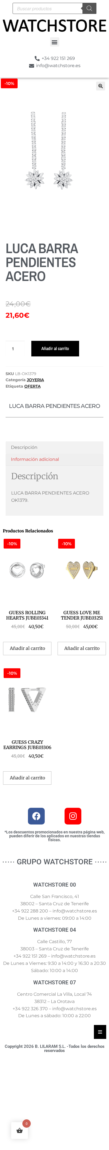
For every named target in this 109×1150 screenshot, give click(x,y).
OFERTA (32, 386)
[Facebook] (36, 816)
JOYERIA (35, 379)
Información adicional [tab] (35, 459)
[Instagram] (73, 816)
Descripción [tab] (24, 447)
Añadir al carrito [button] (27, 648)
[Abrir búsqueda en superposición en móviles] (54, 8)
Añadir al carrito (55, 348)
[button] (54, 42)
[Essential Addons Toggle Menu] (100, 1032)
